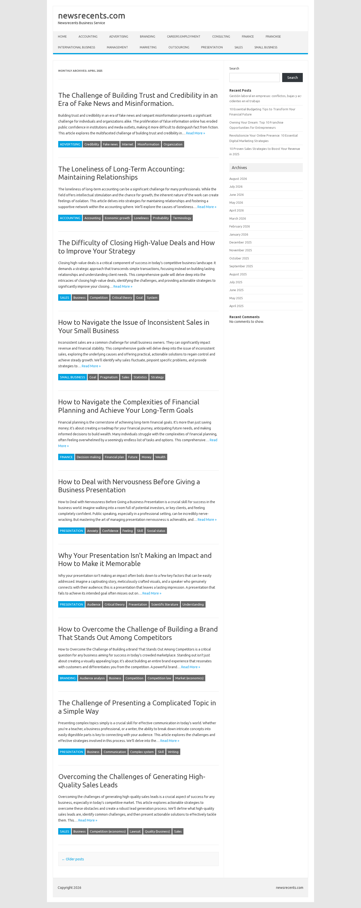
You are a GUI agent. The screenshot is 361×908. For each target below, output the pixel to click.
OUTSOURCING (178, 47)
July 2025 (235, 282)
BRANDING (147, 36)
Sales (125, 377)
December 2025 (240, 242)
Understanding (193, 604)
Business (79, 297)
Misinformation (148, 144)
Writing (173, 751)
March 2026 (237, 218)
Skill (140, 530)
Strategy (157, 377)
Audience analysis (92, 678)
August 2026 (238, 178)
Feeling (128, 530)
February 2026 (239, 226)
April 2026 (236, 210)
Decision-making (89, 457)
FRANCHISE (273, 36)
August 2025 (238, 274)
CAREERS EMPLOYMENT (183, 36)
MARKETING (148, 47)
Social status (156, 530)
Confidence (110, 530)
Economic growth (117, 218)
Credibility (91, 144)
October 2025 (239, 258)
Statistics (140, 377)
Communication (115, 751)
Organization (173, 144)
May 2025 (236, 298)
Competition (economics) (108, 831)
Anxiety (92, 530)
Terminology (182, 218)
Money (146, 457)
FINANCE (248, 36)
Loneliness (141, 218)
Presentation (138, 604)
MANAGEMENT (117, 47)
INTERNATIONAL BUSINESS (76, 47)
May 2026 (236, 202)
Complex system (142, 751)
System (152, 297)
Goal (139, 297)
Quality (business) (157, 831)
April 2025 (236, 306)
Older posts (73, 859)
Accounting (92, 218)
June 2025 (236, 290)
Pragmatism (109, 377)
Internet (127, 144)
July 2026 (235, 186)
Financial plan (114, 457)
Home (62, 36)
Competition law (159, 678)
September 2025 (241, 266)
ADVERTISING (118, 36)
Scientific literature (164, 604)
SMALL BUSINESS (265, 47)
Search (234, 68)
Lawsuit (135, 831)
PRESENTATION (212, 47)
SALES (239, 47)
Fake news (110, 144)
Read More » (195, 133)
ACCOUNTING (88, 36)
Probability (161, 218)
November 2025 (240, 250)
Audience (93, 604)
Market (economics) (189, 678)
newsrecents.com (91, 15)
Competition (99, 297)
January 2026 (238, 234)
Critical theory (122, 297)
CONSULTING (221, 36)
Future (133, 457)
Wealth (160, 457)
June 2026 (236, 194)
